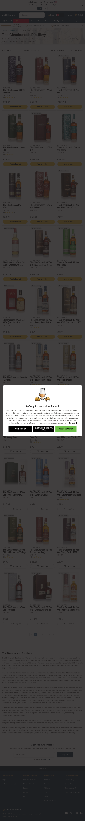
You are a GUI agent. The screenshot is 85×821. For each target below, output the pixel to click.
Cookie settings (20, 429)
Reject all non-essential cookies (44, 429)
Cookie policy (71, 423)
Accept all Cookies (66, 429)
